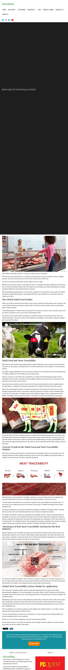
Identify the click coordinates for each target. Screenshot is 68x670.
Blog (39, 10)
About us (5, 14)
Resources (31, 10)
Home (4, 10)
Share (11, 628)
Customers (21, 10)
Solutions (11, 10)
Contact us (59, 10)
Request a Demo (48, 10)
